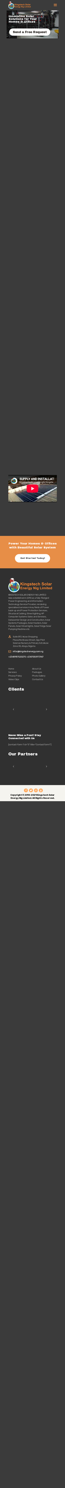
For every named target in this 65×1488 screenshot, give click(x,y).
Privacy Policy (15, 675)
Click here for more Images (29, 509)
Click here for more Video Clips (31, 522)
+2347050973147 (35, 656)
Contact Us (37, 679)
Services (12, 672)
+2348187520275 (17, 656)
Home (11, 668)
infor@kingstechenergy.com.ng (28, 651)
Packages (37, 672)
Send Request (22, 349)
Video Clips (13, 679)
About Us (36, 668)
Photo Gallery (38, 675)
